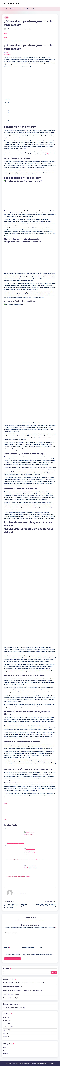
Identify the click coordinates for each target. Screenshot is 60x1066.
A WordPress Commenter (10, 1007)
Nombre (7, 947)
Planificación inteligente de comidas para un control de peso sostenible (24, 983)
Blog (6, 17)
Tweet (5, 803)
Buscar (6, 968)
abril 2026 (6, 1017)
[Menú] (57, 3)
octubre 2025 (7, 1023)
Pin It (5, 819)
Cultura (5, 1050)
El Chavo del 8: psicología (10, 998)
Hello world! (22, 1007)
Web (41, 947)
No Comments (7, 54)
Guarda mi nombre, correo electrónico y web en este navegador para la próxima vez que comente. (30, 954)
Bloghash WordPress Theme (45, 1063)
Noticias (5, 1053)
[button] (20, 893)
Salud (6, 52)
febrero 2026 (6, 1020)
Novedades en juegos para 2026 (12, 986)
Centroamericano (11, 3)
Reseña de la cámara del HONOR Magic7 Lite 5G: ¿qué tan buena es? (23, 990)
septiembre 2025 (8, 1027)
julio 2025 (6, 1033)
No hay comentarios (25, 28)
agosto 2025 (6, 1030)
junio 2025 (6, 1036)
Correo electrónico (28, 947)
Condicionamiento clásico (11, 994)
